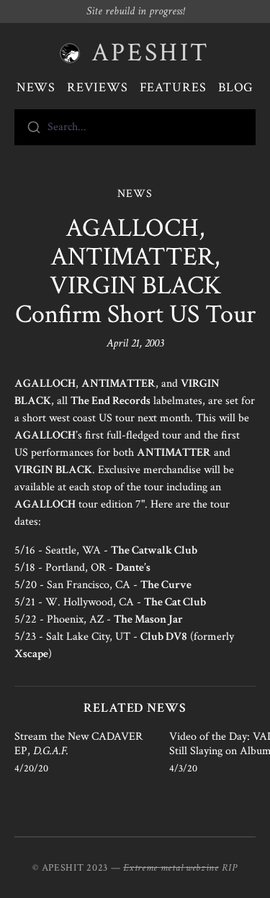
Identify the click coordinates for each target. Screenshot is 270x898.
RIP (230, 867)
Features (173, 87)
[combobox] (135, 127)
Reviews (97, 87)
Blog (236, 87)
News (36, 87)
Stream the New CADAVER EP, (78, 744)
